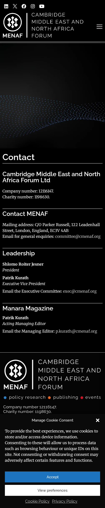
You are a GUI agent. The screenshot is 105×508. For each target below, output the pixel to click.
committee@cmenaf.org (78, 236)
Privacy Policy (64, 501)
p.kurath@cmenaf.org (76, 331)
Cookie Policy (37, 501)
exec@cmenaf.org (80, 291)
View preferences (52, 490)
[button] (97, 420)
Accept (53, 477)
